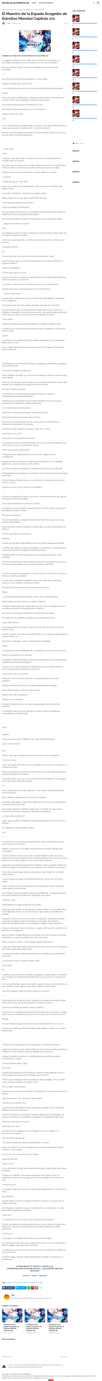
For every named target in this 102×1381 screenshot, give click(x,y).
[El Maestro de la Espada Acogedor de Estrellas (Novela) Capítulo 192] (57, 1315)
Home (4, 9)
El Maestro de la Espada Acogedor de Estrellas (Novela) (25, 9)
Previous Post (7, 1356)
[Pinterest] (32, 1288)
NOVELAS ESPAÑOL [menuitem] (46, 3)
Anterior (26, 1276)
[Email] (36, 1288)
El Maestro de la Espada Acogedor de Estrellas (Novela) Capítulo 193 (33, 1327)
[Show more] (40, 1288)
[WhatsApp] (28, 1288)
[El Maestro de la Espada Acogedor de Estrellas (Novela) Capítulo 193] (35, 1315)
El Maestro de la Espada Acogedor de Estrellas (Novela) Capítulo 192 (56, 1327)
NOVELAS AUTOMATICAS (15, 2)
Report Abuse (79, 143)
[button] (94, 3)
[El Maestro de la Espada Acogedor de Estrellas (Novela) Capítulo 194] (12, 1315)
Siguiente (43, 1276)
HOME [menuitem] (34, 3)
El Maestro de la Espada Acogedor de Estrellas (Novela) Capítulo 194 (11, 1327)
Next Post (63, 1356)
